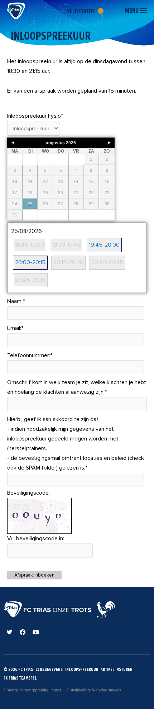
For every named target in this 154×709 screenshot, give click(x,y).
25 (30, 203)
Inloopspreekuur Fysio (35, 116)
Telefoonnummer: (29, 355)
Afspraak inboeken (34, 575)
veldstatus (81, 11)
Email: (15, 328)
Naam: (16, 301)
